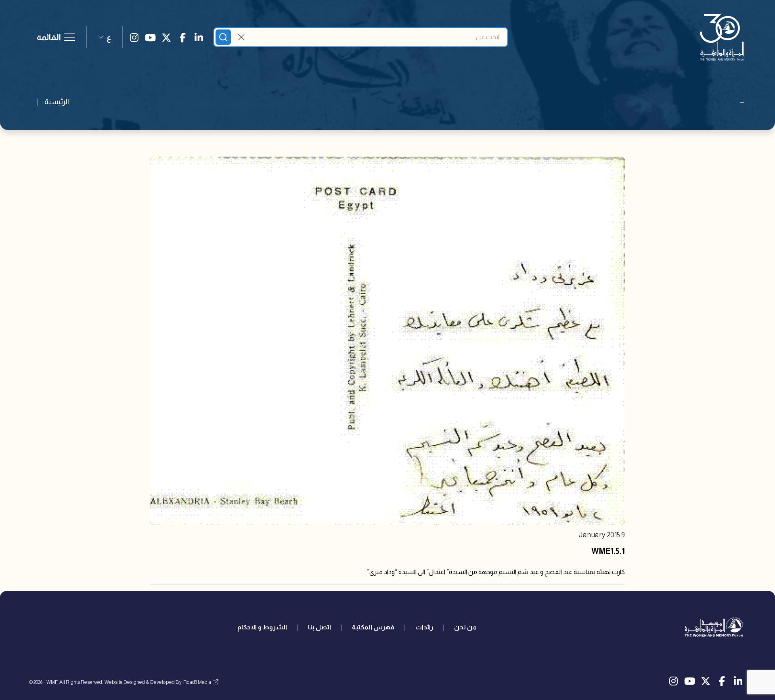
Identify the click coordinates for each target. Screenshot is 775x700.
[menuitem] (465, 627)
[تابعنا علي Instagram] (134, 37)
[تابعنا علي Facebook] (182, 37)
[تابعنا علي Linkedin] (198, 37)
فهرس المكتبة (373, 627)
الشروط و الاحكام (262, 627)
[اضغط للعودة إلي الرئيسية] (722, 37)
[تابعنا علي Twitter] (166, 37)
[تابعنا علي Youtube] (150, 37)
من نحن (465, 627)
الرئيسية (56, 102)
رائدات (424, 627)
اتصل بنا (319, 627)
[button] (104, 37)
